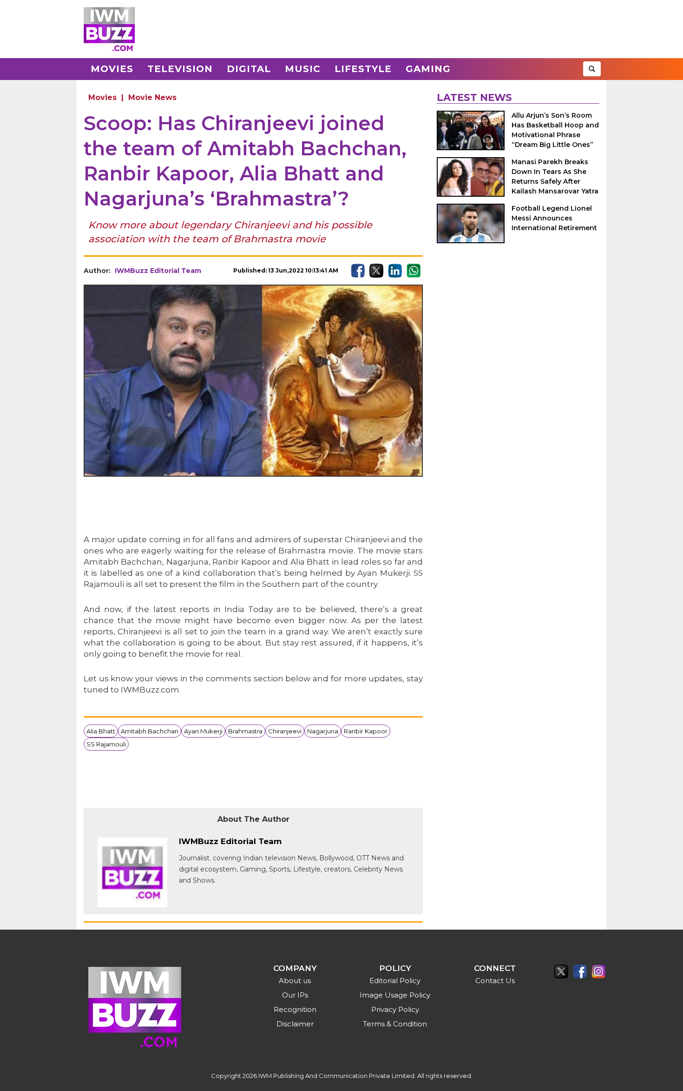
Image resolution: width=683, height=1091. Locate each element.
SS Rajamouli (106, 744)
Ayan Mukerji (203, 731)
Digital (249, 68)
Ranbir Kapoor (365, 731)
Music (303, 68)
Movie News (152, 97)
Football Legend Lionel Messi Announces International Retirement (554, 218)
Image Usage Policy (395, 995)
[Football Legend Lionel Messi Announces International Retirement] (471, 223)
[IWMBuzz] (109, 29)
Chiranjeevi (285, 731)
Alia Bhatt (100, 731)
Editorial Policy (394, 980)
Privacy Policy (395, 1009)
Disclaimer (295, 1023)
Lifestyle (363, 68)
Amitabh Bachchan (149, 731)
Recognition (295, 1009)
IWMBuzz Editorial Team (158, 270)
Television (180, 68)
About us (295, 980)
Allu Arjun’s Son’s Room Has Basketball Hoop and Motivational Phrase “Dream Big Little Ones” (555, 130)
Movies (112, 68)
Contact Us (495, 980)
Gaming (428, 68)
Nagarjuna (322, 731)
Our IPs (295, 995)
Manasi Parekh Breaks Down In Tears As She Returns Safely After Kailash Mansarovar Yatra (555, 176)
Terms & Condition (395, 1023)
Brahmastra (245, 731)
